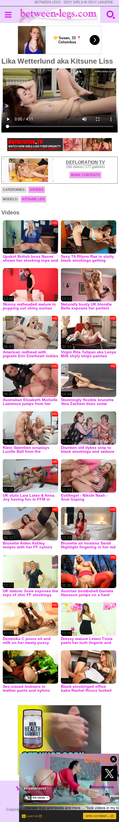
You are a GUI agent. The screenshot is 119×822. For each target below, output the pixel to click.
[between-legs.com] (59, 15)
